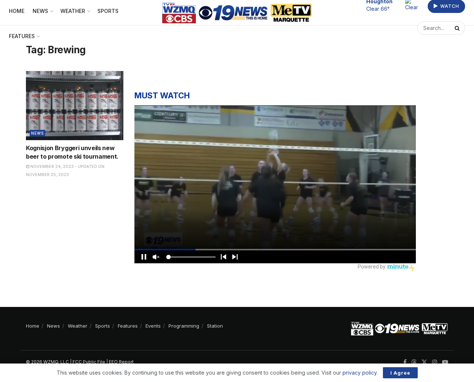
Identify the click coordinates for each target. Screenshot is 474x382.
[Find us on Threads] (414, 362)
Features (22, 36)
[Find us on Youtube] (445, 362)
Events (153, 326)
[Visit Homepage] (237, 12)
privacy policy (360, 372)
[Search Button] (458, 28)
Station (215, 326)
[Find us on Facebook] (405, 362)
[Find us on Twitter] (424, 362)
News (37, 133)
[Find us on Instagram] (434, 362)
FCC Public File (89, 362)
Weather (77, 326)
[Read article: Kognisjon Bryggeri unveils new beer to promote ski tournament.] (74, 106)
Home (32, 326)
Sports (102, 326)
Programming (183, 326)
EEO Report (121, 362)
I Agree (400, 373)
